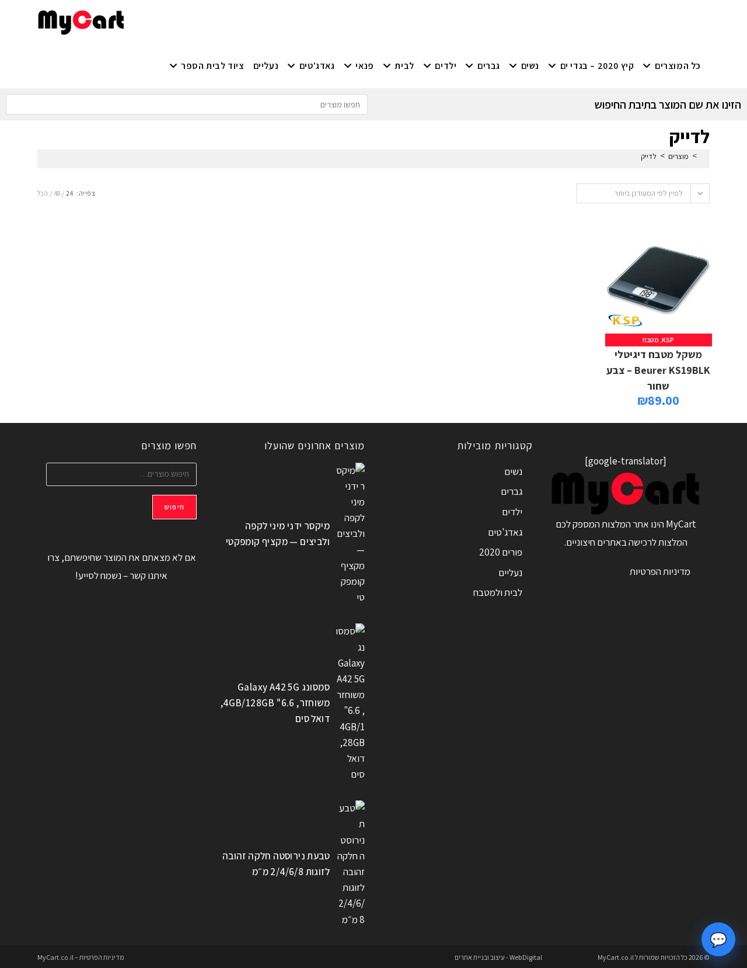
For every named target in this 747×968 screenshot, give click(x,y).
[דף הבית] (703, 156)
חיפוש (174, 506)
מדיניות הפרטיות (660, 571)
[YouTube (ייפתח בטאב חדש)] (160, 20)
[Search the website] (187, 103)
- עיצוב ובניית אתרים (481, 957)
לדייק (649, 156)
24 (69, 193)
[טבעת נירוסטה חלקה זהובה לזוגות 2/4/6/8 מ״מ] (350, 864)
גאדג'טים (505, 532)
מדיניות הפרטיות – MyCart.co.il (80, 957)
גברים (511, 491)
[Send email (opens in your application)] (141, 20)
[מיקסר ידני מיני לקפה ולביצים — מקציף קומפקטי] (350, 534)
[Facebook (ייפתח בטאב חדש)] (199, 20)
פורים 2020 (500, 552)
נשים (513, 471)
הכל (42, 193)
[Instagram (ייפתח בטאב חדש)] (180, 20)
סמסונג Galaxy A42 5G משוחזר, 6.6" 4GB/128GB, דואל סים (275, 703)
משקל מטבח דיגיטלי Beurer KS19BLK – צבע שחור (658, 370)
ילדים (512, 511)
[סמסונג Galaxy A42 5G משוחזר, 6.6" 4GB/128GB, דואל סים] (350, 702)
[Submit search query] (17, 104)
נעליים (510, 572)
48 (57, 193)
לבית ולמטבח (497, 592)
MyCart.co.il (616, 957)
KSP (668, 339)
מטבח (651, 339)
